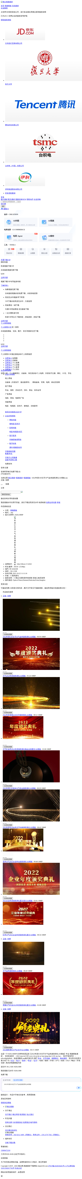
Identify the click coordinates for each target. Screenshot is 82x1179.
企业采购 (37, 199)
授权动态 (30, 199)
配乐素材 (11, 199)
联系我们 (23, 1114)
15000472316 (5, 1150)
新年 (24, 1060)
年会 (39, 1058)
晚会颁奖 (63, 1058)
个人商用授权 (6, 323)
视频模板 (8, 6)
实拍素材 (15, 6)
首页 (2, 6)
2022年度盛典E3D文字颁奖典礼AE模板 (17, 715)
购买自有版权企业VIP (13, 412)
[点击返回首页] (7, 2)
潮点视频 (11, 478)
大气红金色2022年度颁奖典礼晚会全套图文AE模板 (22, 749)
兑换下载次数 (10, 1143)
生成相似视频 (8, 634)
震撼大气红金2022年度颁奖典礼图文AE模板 (19, 1005)
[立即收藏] (2, 484)
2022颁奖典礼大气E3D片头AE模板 (16, 1050)
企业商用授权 (6, 370)
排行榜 (3, 204)
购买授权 (6, 1176)
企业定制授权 (10, 416)
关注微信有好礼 (11, 1130)
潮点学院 (15, 1114)
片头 (12, 1060)
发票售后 (26, 1122)
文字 (35, 1060)
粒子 (18, 1060)
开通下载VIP (5, 260)
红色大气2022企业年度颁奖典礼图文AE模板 (19, 935)
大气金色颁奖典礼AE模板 (12, 971)
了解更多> (5, 285)
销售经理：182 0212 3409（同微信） (18, 1135)
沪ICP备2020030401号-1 (57, 1166)
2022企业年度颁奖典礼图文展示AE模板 (17, 901)
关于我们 (8, 1114)
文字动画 (46, 1058)
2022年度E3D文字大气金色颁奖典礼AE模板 (19, 637)
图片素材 (4, 199)
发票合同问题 (51, 502)
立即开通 (4, 277)
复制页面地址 (6, 494)
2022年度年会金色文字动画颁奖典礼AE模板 (19, 827)
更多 (2, 197)
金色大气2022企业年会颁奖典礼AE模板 (17, 861)
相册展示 (55, 1058)
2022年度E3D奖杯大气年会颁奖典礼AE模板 (19, 788)
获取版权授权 (6, 20)
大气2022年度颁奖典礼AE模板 (14, 676)
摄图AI (6, 209)
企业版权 (4, 8)
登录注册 (8, 1122)
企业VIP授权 (10, 374)
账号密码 (33, 1122)
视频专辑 (20, 199)
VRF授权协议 (17, 1122)
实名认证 (18, 1168)
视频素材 (19, 478)
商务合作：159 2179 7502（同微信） (46, 1135)
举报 (58, 502)
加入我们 (30, 1114)
